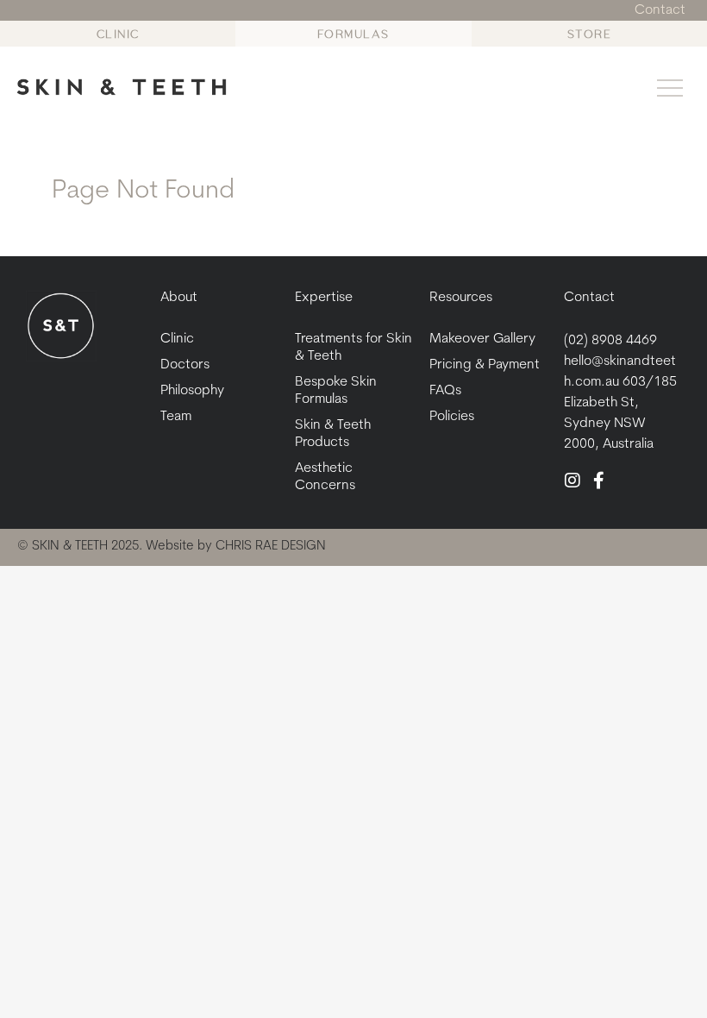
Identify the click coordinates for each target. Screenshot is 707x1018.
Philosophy (192, 391)
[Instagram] (572, 480)
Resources (460, 298)
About (178, 298)
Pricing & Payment (484, 365)
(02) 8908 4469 (610, 341)
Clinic (177, 339)
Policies (451, 417)
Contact (589, 298)
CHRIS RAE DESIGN (271, 546)
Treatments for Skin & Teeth (353, 347)
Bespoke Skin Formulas (336, 390)
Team (175, 417)
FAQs (445, 391)
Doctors (185, 365)
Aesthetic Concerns (325, 477)
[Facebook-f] (598, 480)
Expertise (324, 298)
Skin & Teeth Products (333, 433)
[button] (670, 91)
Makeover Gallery (482, 339)
